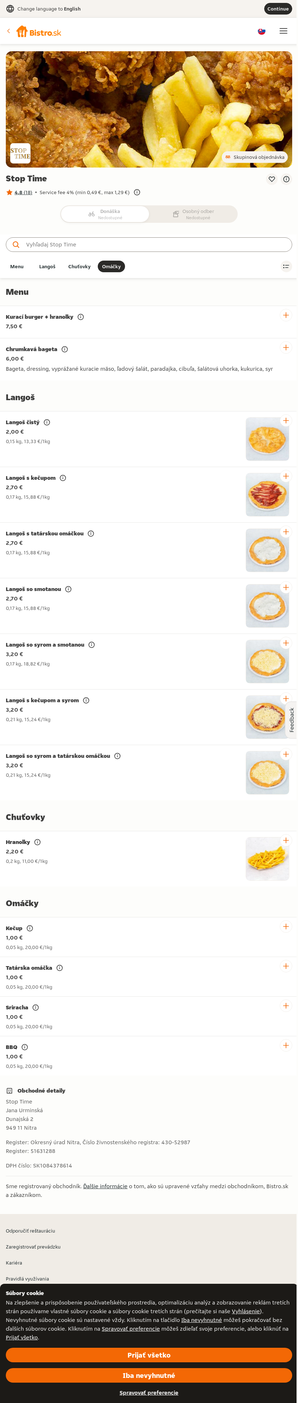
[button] (34, 31)
